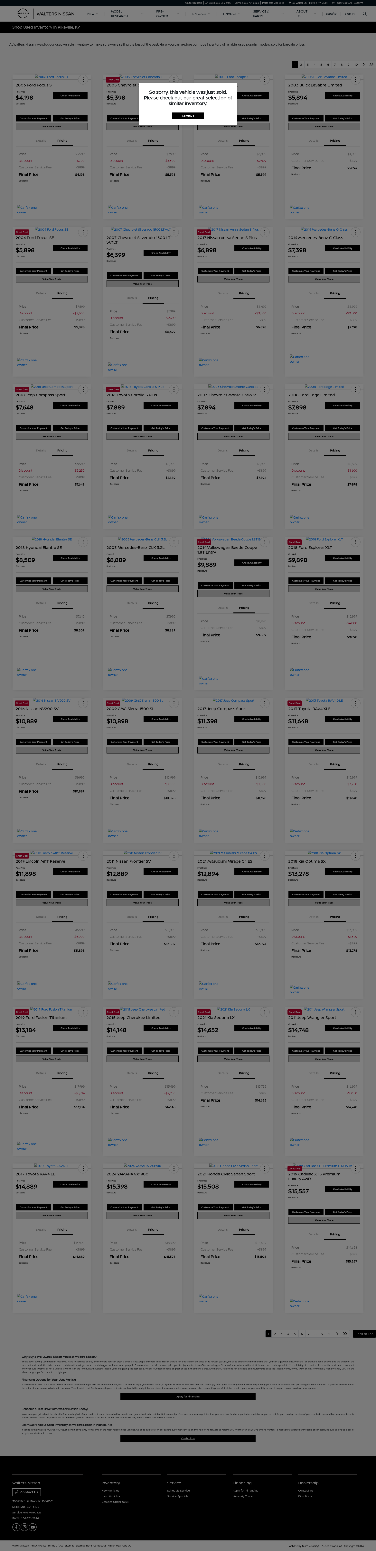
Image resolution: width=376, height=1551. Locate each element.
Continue (188, 115)
